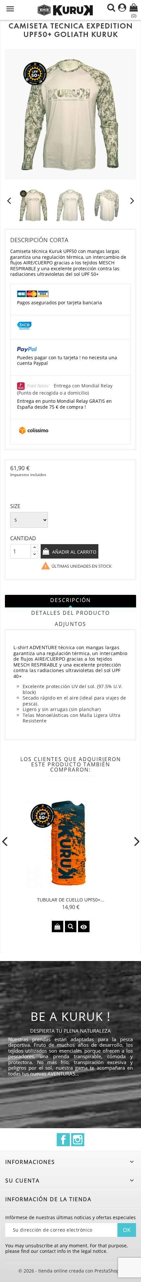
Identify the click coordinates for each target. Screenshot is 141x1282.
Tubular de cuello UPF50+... (70, 900)
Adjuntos (70, 624)
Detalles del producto (70, 612)
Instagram (77, 1139)
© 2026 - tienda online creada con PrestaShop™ (70, 1271)
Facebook (63, 1139)
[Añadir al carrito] (57, 926)
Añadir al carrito (73, 552)
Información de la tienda (48, 1199)
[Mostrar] (70, 926)
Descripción (70, 600)
